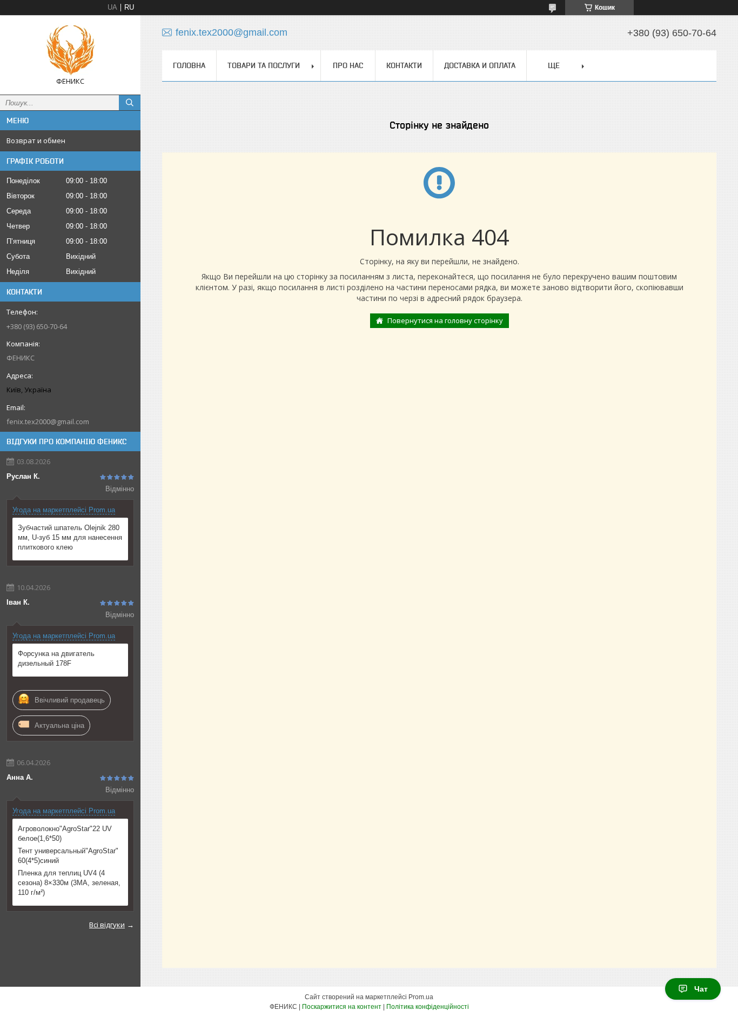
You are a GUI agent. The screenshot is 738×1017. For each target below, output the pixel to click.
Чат (701, 989)
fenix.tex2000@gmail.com (47, 421)
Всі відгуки (107, 924)
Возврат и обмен (35, 140)
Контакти (404, 65)
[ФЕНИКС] (70, 50)
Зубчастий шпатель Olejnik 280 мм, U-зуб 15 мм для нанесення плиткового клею (70, 537)
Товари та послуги (263, 65)
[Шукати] (129, 103)
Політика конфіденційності (427, 1007)
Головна (189, 65)
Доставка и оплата (479, 65)
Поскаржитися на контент (341, 1007)
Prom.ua (420, 997)
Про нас (348, 65)
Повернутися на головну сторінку (445, 320)
